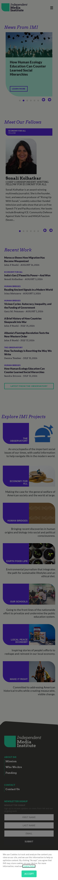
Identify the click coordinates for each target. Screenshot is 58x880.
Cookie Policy (29, 866)
